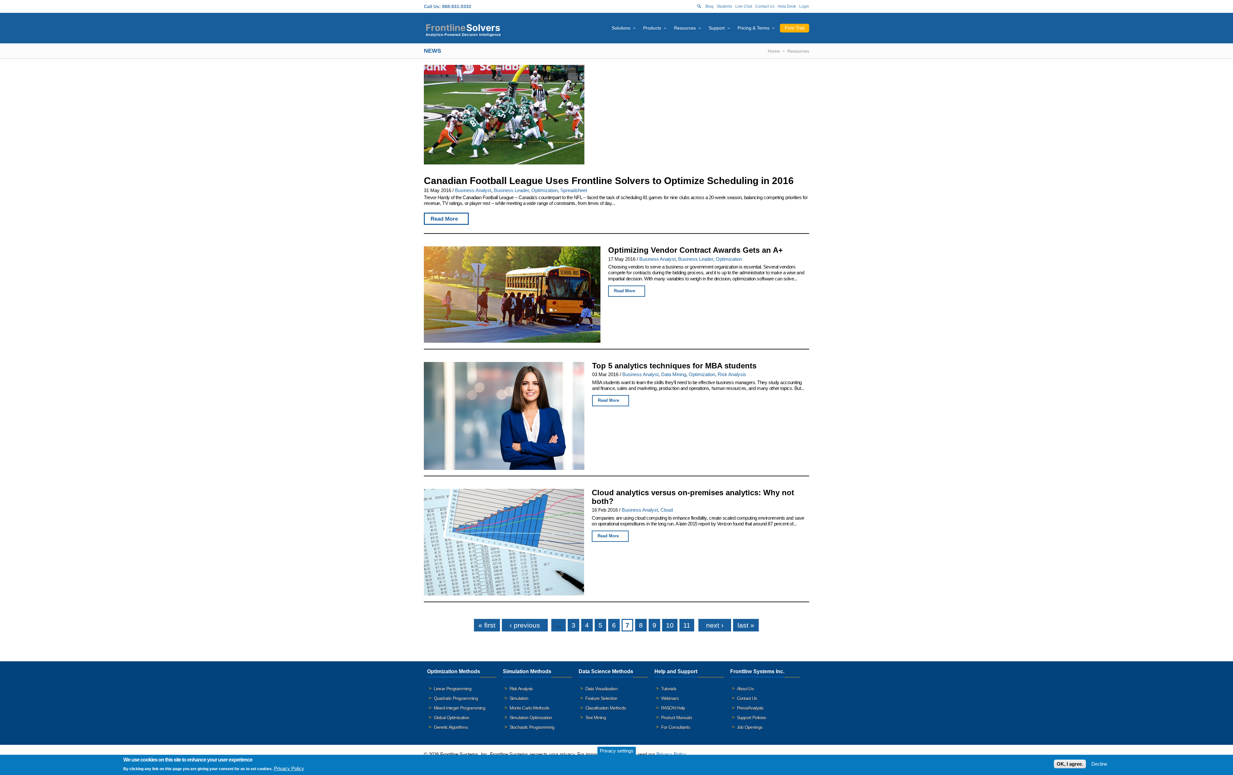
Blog (709, 6)
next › (714, 625)
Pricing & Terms (753, 28)
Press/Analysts (750, 707)
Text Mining (595, 717)
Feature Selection (601, 698)
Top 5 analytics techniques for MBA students (674, 365)
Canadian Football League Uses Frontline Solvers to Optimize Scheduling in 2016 (609, 180)
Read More (444, 219)
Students (724, 6)
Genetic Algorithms (451, 727)
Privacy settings (617, 750)
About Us (745, 688)
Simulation (519, 698)
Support (717, 28)
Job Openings (750, 727)
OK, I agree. (1070, 764)
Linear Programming (452, 688)
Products (652, 28)
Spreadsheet (573, 190)
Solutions (621, 28)
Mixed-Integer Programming (459, 707)
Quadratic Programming (456, 698)
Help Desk (787, 6)
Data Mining (673, 374)
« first (486, 625)
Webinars (669, 698)
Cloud (666, 510)
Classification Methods (605, 707)
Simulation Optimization (531, 717)
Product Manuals (676, 717)
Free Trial (794, 28)
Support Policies (751, 717)
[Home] (463, 29)
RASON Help (673, 707)
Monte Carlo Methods (529, 707)
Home (774, 51)
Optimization (544, 190)
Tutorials (669, 688)
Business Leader (511, 190)
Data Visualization (601, 688)
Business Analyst (473, 190)
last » (746, 625)
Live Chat (743, 6)
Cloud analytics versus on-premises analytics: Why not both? (693, 497)
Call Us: (432, 6)
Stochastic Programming (532, 727)
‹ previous (525, 625)
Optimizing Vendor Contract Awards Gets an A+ (695, 250)
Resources (685, 28)
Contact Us (764, 6)
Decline (1099, 764)
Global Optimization (451, 717)
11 (686, 625)
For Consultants (675, 727)
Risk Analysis (732, 374)
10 (670, 625)
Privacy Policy (671, 754)
